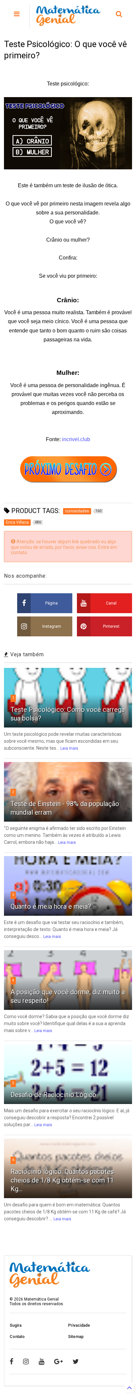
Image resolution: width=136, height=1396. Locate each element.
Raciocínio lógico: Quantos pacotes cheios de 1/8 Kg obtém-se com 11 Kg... (62, 1180)
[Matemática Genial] (68, 23)
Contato (17, 1336)
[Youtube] (41, 1361)
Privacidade (79, 1325)
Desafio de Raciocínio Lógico (53, 1095)
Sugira (15, 1325)
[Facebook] (11, 1361)
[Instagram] (26, 1361)
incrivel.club (76, 439)
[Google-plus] (58, 1361)
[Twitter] (76, 1361)
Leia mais (69, 748)
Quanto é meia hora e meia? (51, 906)
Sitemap (76, 1336)
